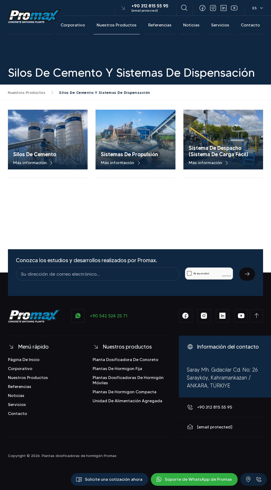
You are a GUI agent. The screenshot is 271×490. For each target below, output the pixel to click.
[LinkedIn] (223, 8)
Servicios (220, 24)
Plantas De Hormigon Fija (117, 368)
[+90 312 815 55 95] (259, 479)
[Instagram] (213, 8)
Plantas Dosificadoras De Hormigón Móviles (128, 380)
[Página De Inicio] (34, 16)
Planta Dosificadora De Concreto (125, 359)
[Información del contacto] (248, 479)
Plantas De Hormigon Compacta (124, 391)
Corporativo (73, 24)
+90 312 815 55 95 (150, 5)
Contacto (250, 24)
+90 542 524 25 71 (109, 315)
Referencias (159, 24)
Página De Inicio (23, 359)
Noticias (191, 24)
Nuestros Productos (117, 24)
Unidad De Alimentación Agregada (127, 400)
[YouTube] (234, 8)
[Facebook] (202, 8)
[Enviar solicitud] (247, 274)
